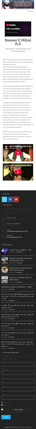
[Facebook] (10, 199)
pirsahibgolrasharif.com (14, 237)
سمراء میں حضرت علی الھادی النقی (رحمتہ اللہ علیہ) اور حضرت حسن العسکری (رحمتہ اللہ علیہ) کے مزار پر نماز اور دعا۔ (17, 296)
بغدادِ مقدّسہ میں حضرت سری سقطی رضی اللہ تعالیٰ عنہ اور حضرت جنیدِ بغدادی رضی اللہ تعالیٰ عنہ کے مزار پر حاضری (17, 344)
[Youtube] (16, 199)
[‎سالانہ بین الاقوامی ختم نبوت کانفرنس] (4, 250)
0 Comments (19, 252)
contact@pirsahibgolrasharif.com (17, 231)
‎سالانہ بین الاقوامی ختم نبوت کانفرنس (20, 250)
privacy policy (18, 409)
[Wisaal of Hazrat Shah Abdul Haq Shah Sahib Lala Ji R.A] (4, 270)
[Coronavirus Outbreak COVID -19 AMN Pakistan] (4, 279)
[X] (4, 199)
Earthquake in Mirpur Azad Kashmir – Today (16, 287)
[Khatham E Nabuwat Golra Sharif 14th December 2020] (4, 260)
